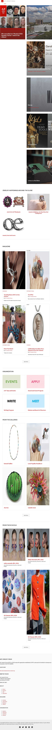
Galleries (4, 713)
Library (4, 704)
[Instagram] (26, 727)
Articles (4, 700)
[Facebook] (20, 727)
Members (5, 712)
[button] (26, 361)
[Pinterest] (29, 727)
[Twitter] (23, 727)
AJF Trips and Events (10, 390)
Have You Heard (8, 348)
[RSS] (32, 727)
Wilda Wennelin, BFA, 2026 (35, 559)
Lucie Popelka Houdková (35, 463)
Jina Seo (6, 507)
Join (3, 691)
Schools (4, 715)
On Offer (30, 294)
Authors (4, 711)
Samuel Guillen (8, 463)
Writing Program (9, 410)
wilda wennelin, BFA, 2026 (11, 563)
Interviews (5, 701)
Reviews (4, 702)
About (4, 689)
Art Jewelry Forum (8, 298)
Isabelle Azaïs (32, 507)
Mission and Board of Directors (37, 410)
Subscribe (5, 693)
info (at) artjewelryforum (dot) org (7, 670)
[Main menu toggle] (5, 4)
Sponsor (4, 690)
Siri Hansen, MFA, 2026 (10, 615)
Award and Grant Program (35, 390)
